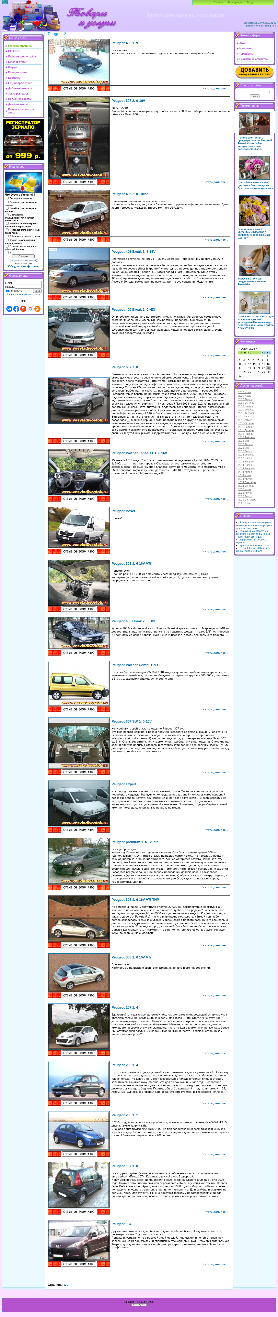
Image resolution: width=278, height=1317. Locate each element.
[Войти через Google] (30, 309)
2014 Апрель (245, 472)
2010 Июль (244, 395)
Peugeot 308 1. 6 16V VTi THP (135, 900)
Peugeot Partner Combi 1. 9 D (136, 665)
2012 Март (244, 440)
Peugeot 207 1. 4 (125, 1007)
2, (68, 1284)
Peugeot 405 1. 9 (125, 43)
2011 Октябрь (246, 423)
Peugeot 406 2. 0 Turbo (130, 194)
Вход (250, 2)
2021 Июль (244, 503)
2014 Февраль (246, 468)
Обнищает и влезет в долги (25, 236)
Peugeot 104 (121, 1224)
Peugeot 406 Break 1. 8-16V (133, 252)
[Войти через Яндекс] (23, 309)
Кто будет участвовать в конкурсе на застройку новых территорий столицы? (253, 534)
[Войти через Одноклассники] (37, 309)
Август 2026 (248, 348)
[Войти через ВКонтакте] (9, 309)
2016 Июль (244, 489)
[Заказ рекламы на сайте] (185, 19)
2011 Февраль (246, 413)
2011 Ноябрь (245, 427)
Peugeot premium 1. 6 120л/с (135, 842)
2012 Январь (245, 433)
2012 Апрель (245, 444)
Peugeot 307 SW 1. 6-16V (132, 721)
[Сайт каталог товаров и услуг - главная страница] (91, 30)
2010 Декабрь (246, 409)
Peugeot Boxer (123, 511)
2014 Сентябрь (247, 482)
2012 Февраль (246, 437)
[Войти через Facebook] (16, 309)
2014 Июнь (244, 475)
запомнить (15, 290)
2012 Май (244, 447)
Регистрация (235, 2)
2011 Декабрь (246, 430)
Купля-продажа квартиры (254, 545)
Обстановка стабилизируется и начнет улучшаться (19, 217)
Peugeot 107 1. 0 (125, 1166)
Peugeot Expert (124, 784)
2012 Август (245, 451)
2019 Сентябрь (247, 499)
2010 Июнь (244, 392)
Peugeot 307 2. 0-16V (128, 101)
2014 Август (245, 479)
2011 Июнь (244, 416)
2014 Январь (245, 465)
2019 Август (245, 496)
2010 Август (245, 399)
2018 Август (245, 492)
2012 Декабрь (246, 454)
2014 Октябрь (246, 485)
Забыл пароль (15, 294)
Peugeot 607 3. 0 (125, 367)
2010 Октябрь (246, 402)
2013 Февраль (246, 461)
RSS (273, 25)
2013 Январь (245, 458)
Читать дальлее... (215, 88)
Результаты (16, 261)
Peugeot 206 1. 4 (125, 1065)
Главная (218, 2)
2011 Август (245, 420)
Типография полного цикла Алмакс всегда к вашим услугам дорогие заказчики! (254, 525)
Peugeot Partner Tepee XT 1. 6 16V (139, 453)
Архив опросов (29, 261)
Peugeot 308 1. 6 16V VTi (131, 563)
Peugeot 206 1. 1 (125, 1115)
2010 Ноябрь (245, 406)
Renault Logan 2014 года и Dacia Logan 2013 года (253, 549)
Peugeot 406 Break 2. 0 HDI (133, 309)
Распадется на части (21, 198)
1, (65, 1284)
